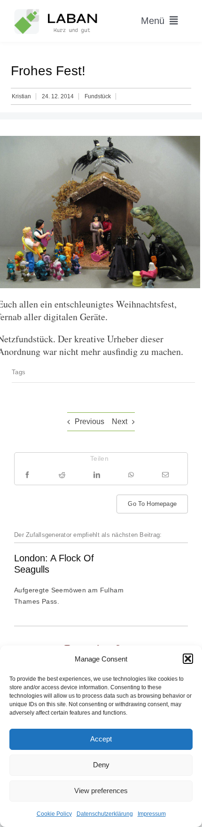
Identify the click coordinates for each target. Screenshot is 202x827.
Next (119, 421)
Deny (101, 765)
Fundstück (98, 96)
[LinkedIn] (97, 474)
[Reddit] (62, 474)
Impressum (152, 814)
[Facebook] (27, 474)
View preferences (101, 791)
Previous (89, 421)
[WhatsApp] (131, 474)
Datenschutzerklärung (105, 814)
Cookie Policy (54, 814)
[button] (188, 658)
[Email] (165, 474)
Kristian (21, 96)
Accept (101, 739)
